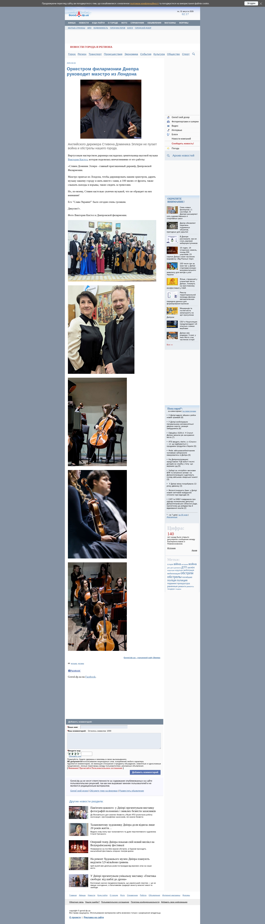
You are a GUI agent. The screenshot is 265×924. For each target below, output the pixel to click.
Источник (171, 548)
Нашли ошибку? (92, 902)
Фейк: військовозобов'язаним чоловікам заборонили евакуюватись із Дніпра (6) (181, 452)
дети (172, 568)
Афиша (72, 23)
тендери (171, 589)
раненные (172, 586)
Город (71, 54)
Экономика (131, 54)
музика (81, 663)
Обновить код (75, 756)
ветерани (184, 564)
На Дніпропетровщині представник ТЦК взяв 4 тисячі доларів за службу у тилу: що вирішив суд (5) (180, 462)
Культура (159, 54)
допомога (177, 568)
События (145, 54)
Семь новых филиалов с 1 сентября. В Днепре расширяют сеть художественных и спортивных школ (182, 213)
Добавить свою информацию (174, 902)
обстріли (187, 573)
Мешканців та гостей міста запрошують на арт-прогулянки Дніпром (180, 312)
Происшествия (113, 54)
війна (177, 564)
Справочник (137, 23)
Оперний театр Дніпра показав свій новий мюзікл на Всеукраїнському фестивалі (122, 843)
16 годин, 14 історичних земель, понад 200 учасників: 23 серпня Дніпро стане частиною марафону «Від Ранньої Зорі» (182, 253)
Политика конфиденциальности (145, 902)
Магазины (170, 23)
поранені (172, 583)
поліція (171, 580)
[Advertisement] (135, 13)
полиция (182, 580)
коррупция (171, 570)
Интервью (177, 130)
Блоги (130, 28)
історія (170, 564)
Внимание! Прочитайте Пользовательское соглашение (95, 768)
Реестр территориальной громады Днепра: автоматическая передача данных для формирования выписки (181, 298)
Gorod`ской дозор (79, 791)
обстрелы (174, 577)
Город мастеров (117, 28)
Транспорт (95, 54)
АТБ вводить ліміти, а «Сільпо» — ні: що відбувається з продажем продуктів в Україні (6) (182, 444)
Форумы (183, 23)
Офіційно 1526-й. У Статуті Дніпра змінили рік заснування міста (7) (180, 435)
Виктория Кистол (78, 159)
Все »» (170, 345)
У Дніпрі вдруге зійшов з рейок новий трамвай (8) (181, 416)
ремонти (182, 586)
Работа (143, 895)
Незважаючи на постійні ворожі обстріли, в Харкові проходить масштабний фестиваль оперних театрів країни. (118, 850)
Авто (89, 28)
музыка (74, 663)
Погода (175, 148)
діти (168, 568)
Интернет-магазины (171, 895)
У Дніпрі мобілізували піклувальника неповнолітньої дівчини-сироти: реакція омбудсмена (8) (180, 425)
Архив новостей (183, 155)
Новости (84, 23)
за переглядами (189, 411)
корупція (179, 570)
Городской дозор (143, 28)
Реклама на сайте (94, 917)
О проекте (75, 917)
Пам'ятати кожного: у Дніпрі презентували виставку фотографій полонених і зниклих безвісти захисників (123, 809)
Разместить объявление (131, 791)
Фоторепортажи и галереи (185, 121)
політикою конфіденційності (144, 3)
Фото (124, 23)
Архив (194, 550)
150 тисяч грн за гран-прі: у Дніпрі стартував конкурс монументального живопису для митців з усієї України (181, 269)
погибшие (187, 577)
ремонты (190, 587)
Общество (173, 54)
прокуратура (183, 583)
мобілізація (188, 570)
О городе (113, 23)
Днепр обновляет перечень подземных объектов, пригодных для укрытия (181, 227)
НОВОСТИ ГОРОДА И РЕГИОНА (91, 46)
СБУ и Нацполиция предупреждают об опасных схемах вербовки (188, 325)
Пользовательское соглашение (115, 902)
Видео (175, 126)
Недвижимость (100, 28)
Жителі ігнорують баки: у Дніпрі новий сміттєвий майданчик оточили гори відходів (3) (182, 492)
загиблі (191, 567)
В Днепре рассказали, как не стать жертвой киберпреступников (188, 239)
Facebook (90, 676)
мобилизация (173, 573)
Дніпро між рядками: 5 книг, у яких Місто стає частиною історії (188, 336)
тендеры (178, 589)
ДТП (184, 567)
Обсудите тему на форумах (104, 791)
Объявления (154, 23)
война (193, 564)
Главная (73, 895)
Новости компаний (181, 139)
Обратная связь (76, 902)
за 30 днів (183, 515)
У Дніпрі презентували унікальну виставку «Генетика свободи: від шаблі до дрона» (123, 877)
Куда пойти (98, 23)
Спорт (186, 54)
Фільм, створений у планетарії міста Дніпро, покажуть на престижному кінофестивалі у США (182, 283)
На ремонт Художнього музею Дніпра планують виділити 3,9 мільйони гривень (120, 860)
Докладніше (172, 517)
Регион (82, 54)
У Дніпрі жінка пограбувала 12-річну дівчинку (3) (182, 485)
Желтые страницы (76, 28)
